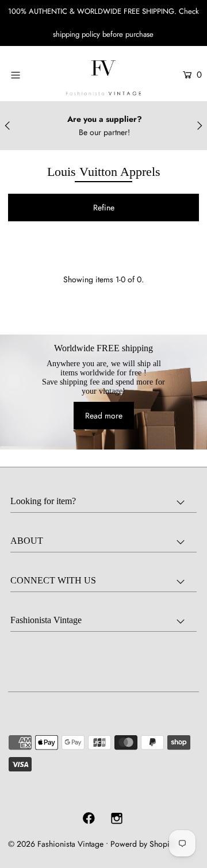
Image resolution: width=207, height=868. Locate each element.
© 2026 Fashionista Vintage (55, 844)
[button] (103, 207)
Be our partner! (104, 132)
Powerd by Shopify (142, 844)
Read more (103, 415)
